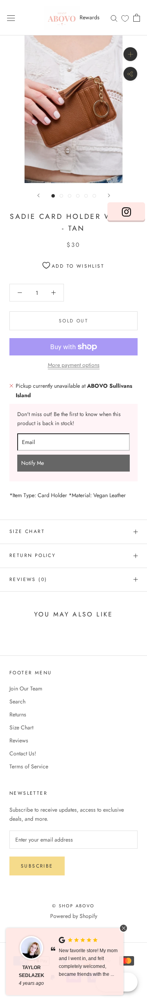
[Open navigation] (11, 18)
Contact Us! (22, 753)
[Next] (109, 195)
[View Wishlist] (125, 18)
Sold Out (73, 320)
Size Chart (27, 531)
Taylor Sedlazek (31, 971)
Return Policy (32, 555)
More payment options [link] (74, 365)
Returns (17, 714)
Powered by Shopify (73, 916)
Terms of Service (28, 766)
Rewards (90, 17)
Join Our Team (25, 688)
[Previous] (38, 195)
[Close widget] (123, 928)
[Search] (114, 17)
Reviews (18, 740)
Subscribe (37, 866)
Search (17, 701)
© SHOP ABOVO (73, 906)
